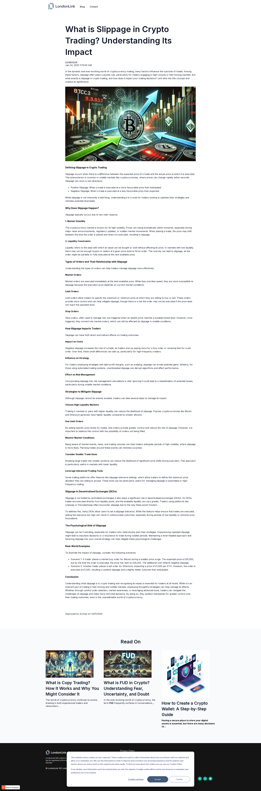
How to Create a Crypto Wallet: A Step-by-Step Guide (185, 709)
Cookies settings (136, 779)
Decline (179, 779)
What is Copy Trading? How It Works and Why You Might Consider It (72, 688)
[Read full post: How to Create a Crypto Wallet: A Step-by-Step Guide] (185, 697)
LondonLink (71, 62)
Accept (158, 779)
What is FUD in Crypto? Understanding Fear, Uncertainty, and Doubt (127, 688)
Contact (94, 6)
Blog (82, 6)
